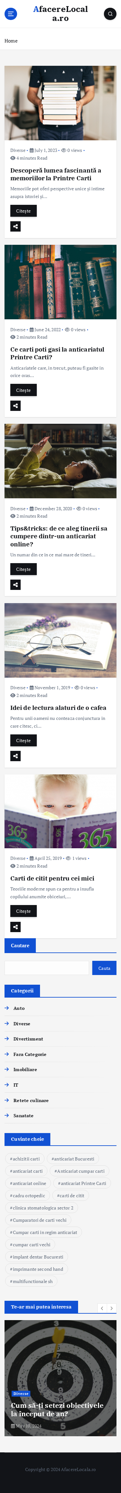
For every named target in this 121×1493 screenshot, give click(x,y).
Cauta (104, 968)
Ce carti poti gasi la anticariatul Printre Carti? (57, 353)
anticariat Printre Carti (83, 1183)
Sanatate (24, 1115)
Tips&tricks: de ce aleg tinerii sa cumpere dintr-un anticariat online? (59, 536)
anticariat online (29, 1183)
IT (16, 1085)
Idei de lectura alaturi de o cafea (58, 707)
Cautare (20, 945)
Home (11, 40)
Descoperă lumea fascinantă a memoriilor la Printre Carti (56, 174)
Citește (23, 211)
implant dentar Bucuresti (38, 1257)
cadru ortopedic (29, 1195)
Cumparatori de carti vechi (40, 1220)
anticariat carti (28, 1171)
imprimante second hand (38, 1269)
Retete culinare (31, 1100)
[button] (102, 1308)
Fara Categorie (30, 1054)
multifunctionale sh (33, 1281)
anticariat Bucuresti (74, 1159)
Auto (19, 1008)
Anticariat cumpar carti (80, 1171)
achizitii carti (26, 1159)
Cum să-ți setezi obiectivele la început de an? (57, 1409)
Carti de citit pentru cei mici (52, 878)
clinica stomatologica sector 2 (43, 1208)
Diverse (17, 150)
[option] (60, 1378)
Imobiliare (25, 1069)
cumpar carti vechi (32, 1244)
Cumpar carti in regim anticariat (45, 1232)
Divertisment (28, 1039)
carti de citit (72, 1195)
